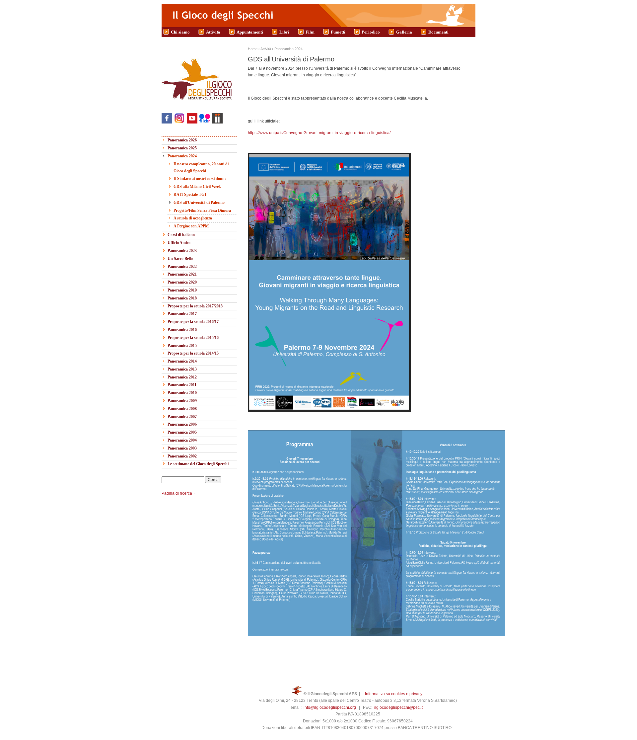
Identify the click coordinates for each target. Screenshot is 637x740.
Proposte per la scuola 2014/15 (193, 353)
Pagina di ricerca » (178, 493)
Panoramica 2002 (182, 456)
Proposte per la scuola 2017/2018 (195, 306)
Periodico (371, 32)
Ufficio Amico (179, 242)
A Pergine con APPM (191, 226)
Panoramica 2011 (182, 384)
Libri (284, 32)
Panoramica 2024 (182, 156)
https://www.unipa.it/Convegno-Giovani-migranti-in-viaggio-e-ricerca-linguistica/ (319, 132)
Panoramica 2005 (182, 432)
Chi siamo (180, 32)
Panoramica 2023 (182, 250)
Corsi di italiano (181, 234)
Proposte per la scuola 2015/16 (193, 337)
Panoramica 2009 (182, 400)
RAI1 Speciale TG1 (190, 194)
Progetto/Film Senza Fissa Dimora (202, 210)
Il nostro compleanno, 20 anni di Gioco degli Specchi (201, 167)
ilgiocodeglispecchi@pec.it (398, 707)
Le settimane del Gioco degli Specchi (198, 463)
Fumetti (338, 32)
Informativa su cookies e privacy (393, 694)
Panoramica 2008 (182, 408)
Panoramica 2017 (182, 313)
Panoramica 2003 (182, 448)
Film (310, 32)
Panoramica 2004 (182, 440)
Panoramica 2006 (182, 424)
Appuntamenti (250, 32)
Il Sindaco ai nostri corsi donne (200, 178)
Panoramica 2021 (182, 274)
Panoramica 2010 (182, 392)
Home (252, 49)
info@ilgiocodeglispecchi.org (330, 707)
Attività (213, 32)
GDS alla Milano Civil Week (197, 186)
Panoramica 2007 (182, 416)
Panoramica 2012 (182, 377)
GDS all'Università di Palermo (199, 202)
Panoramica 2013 (182, 369)
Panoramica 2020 (182, 282)
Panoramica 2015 (182, 345)
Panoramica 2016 (182, 329)
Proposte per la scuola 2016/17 (193, 321)
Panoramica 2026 (182, 140)
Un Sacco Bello (180, 258)
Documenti (438, 32)
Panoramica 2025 (182, 148)
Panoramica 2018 (182, 298)
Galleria (404, 32)
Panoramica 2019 (182, 290)
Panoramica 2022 (182, 266)
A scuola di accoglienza (193, 218)
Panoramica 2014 (182, 361)
